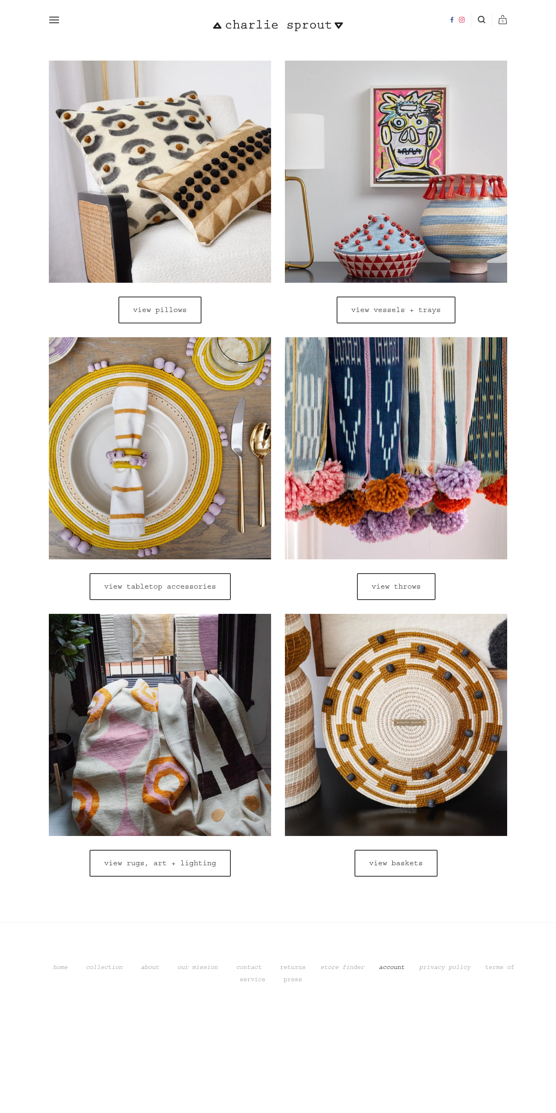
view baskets (396, 863)
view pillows (160, 310)
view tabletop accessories (160, 587)
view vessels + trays (396, 310)
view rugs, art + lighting (160, 863)
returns (293, 967)
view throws (396, 587)
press (289, 979)
